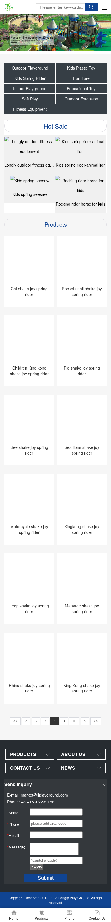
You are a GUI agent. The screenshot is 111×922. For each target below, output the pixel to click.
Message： (17, 847)
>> (95, 721)
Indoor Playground (29, 88)
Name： (14, 812)
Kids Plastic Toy (81, 68)
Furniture (81, 78)
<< (15, 721)
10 (74, 721)
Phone (69, 918)
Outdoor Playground (30, 68)
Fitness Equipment (30, 109)
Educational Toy (81, 88)
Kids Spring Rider (30, 78)
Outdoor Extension (81, 99)
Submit (46, 878)
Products (41, 918)
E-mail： (15, 835)
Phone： (15, 824)
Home (13, 918)
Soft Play (30, 99)
